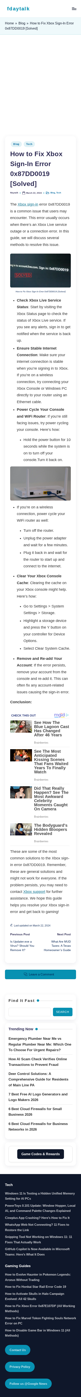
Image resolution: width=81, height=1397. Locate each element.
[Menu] (74, 8)
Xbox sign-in (28, 204)
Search (62, 1012)
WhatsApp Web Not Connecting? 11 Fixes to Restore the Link (37, 1227)
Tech (29, 144)
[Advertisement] (40, 85)
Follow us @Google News (28, 1383)
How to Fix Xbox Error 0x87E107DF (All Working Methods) (40, 1308)
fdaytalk (18, 8)
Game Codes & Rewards (40, 1154)
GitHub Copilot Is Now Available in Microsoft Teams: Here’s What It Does (37, 1251)
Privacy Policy (20, 1366)
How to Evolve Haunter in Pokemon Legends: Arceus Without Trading (38, 1277)
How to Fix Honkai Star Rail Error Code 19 (35, 1286)
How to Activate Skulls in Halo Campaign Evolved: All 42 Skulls (34, 1296)
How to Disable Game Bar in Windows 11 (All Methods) (37, 1333)
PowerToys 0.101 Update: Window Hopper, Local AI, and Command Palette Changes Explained (40, 1208)
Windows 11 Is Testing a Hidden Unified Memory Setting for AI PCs (40, 1196)
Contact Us (18, 1350)
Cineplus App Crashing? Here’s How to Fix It (37, 1218)
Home (9, 23)
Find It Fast (22, 1000)
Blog (21, 23)
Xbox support (34, 892)
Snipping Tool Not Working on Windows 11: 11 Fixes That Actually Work (38, 1239)
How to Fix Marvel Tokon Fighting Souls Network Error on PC (40, 1320)
